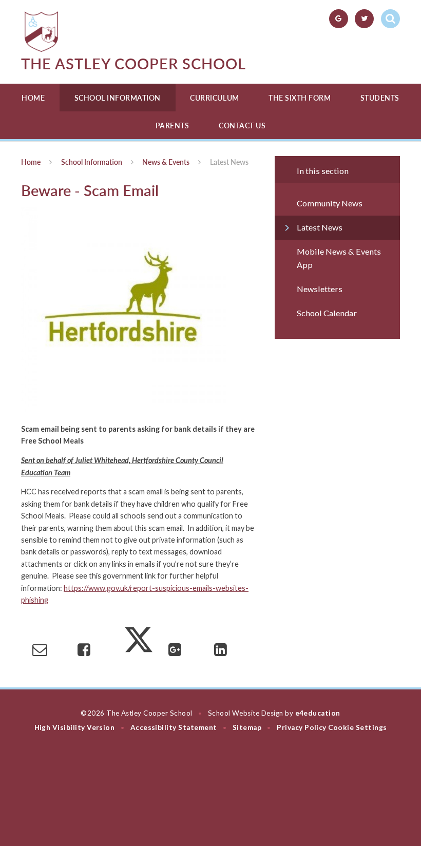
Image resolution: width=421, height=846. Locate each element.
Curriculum (214, 97)
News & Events (165, 162)
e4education (317, 713)
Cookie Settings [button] (357, 727)
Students (379, 97)
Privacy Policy (302, 727)
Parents (172, 125)
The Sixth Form (300, 97)
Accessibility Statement (173, 727)
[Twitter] (364, 18)
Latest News (229, 162)
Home (33, 97)
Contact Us (242, 125)
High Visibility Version (74, 727)
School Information (117, 97)
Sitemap (247, 727)
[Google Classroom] (338, 18)
